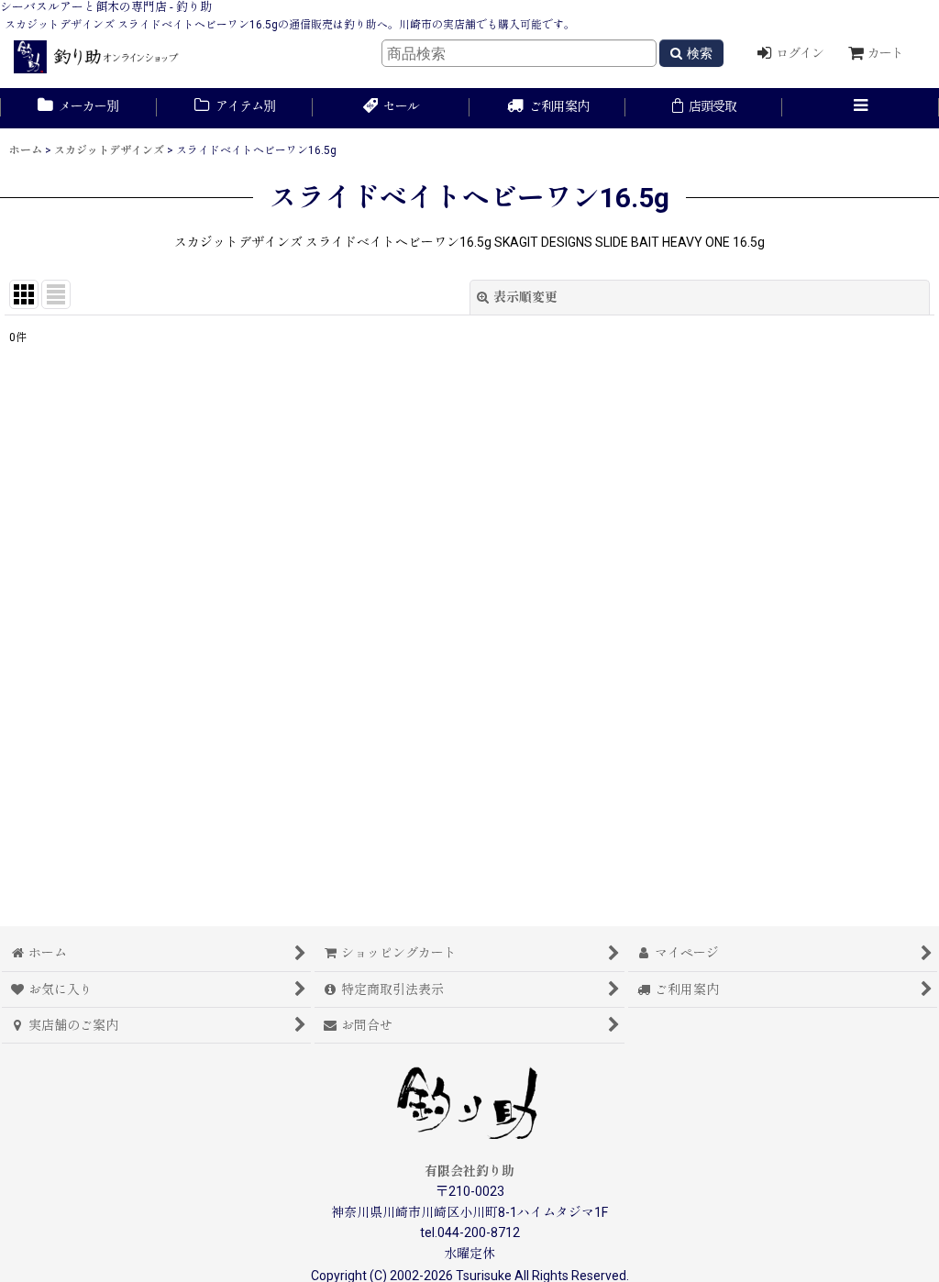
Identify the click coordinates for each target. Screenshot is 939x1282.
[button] (860, 108)
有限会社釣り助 (469, 1171)
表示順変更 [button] (525, 297)
